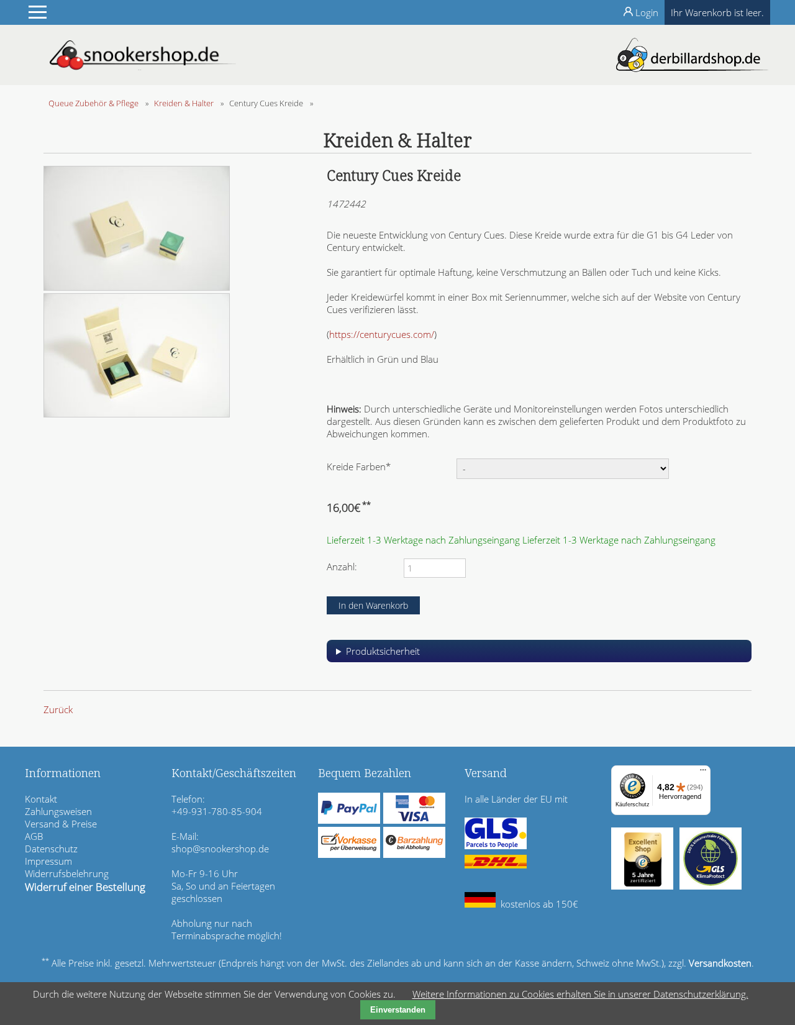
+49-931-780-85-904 (216, 811)
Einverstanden (397, 1009)
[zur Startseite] (143, 66)
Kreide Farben (359, 466)
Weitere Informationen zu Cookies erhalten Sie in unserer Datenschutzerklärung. (580, 994)
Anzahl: (342, 566)
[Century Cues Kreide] (136, 287)
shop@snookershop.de (220, 848)
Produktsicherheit (383, 651)
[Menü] (703, 772)
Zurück (58, 709)
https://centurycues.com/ (381, 334)
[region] (539, 656)
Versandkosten (720, 963)
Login (646, 12)
